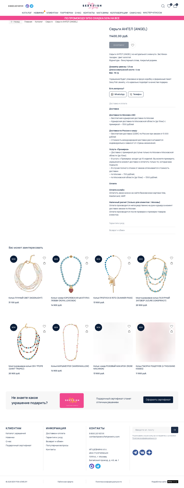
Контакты (51, 449)
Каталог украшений (16, 433)
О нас (8, 441)
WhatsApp (119, 94)
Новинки (10, 437)
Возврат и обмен (54, 441)
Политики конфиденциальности (144, 438)
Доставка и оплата (55, 433)
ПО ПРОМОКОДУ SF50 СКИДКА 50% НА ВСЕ (92, 18)
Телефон (137, 94)
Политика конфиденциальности (109, 482)
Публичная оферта (65, 482)
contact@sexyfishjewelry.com (104, 436)
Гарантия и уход (54, 437)
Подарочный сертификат (18, 445)
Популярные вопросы (57, 445)
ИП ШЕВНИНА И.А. (98, 449)
